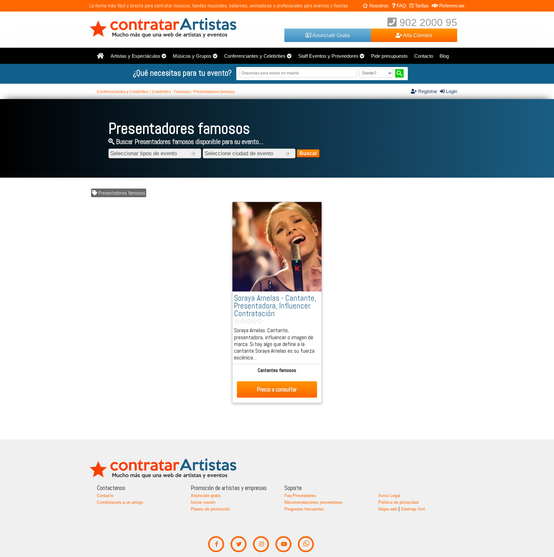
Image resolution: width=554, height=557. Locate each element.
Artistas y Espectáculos (135, 56)
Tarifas (421, 5)
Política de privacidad (398, 502)
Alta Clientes (417, 35)
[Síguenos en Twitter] (239, 544)
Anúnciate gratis (206, 495)
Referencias (451, 5)
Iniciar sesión (203, 502)
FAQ (400, 5)
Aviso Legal (389, 495)
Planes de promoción (210, 509)
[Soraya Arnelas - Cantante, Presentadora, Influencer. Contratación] (277, 289)
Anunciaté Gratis (330, 35)
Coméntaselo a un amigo (120, 502)
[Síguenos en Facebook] (216, 544)
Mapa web (387, 509)
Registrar (428, 91)
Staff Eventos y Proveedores (328, 56)
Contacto (423, 56)
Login (451, 91)
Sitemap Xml (413, 509)
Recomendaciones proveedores (313, 502)
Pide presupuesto (389, 56)
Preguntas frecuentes (304, 509)
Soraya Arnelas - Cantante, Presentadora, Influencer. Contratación (275, 305)
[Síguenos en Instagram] (261, 544)
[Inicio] (100, 56)
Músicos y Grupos (192, 56)
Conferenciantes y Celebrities (255, 56)
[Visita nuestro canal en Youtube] (283, 544)
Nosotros (378, 5)
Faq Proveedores (300, 495)
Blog (444, 56)
